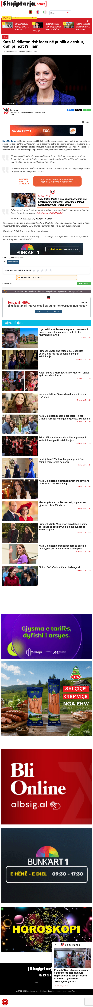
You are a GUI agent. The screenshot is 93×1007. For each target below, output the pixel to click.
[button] (5, 1002)
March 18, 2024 (44, 218)
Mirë (38, 311)
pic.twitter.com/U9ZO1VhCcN (49, 213)
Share (71, 110)
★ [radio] (34, 270)
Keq (47, 311)
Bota (5, 37)
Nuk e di (56, 311)
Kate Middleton (9, 141)
